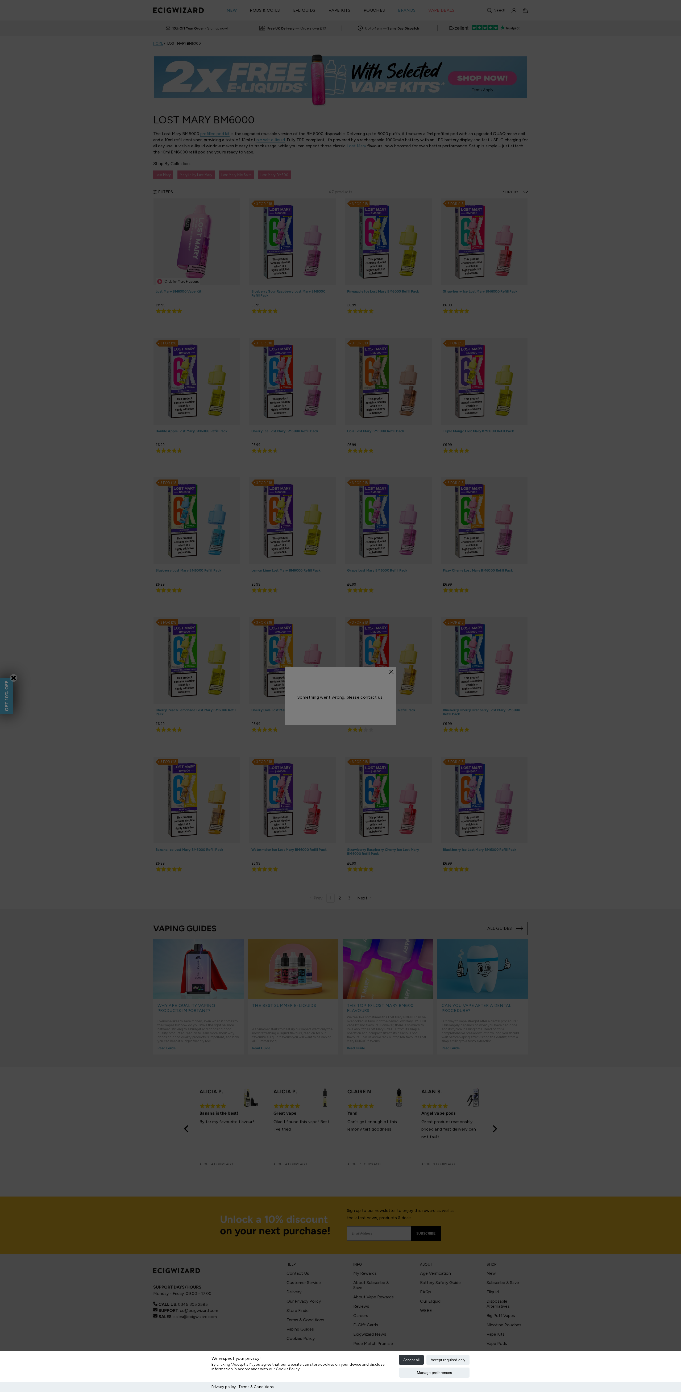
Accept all (411, 1360)
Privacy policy (223, 1387)
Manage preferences (434, 1372)
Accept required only (448, 1360)
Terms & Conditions (256, 1387)
